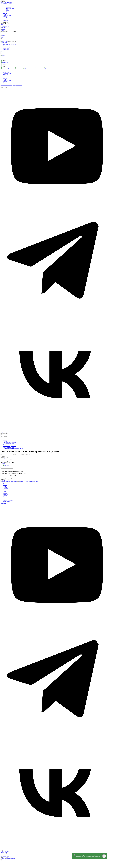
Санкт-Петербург (8, 2)
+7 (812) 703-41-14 (5, 854)
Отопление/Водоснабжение (8, 68)
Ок (104, 856)
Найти (15, 31)
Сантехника (20, 68)
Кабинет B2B (4, 42)
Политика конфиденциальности (8, 858)
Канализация (48, 68)
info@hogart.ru (4, 24)
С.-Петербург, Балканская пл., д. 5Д (30, 481)
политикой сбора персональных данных (95, 856)
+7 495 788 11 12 (5, 26)
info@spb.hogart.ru (5, 856)
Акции (4, 14)
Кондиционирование (30, 68)
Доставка (8, 11)
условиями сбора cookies (83, 856)
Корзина (2, 37)
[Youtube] (57, 202)
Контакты (8, 9)
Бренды (5, 13)
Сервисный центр (7, 15)
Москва (2, 1)
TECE (5, 458)
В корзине (6, 465)
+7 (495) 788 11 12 (5, 85)
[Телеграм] (57, 317)
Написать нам (19, 85)
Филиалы (5, 16)
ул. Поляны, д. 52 (4, 3)
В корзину (3, 463)
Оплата (7, 10)
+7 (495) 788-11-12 (13, 3)
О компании (6, 5)
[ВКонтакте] (57, 430)
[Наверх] (1, 859)
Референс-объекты (10, 8)
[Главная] (3, 27)
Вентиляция (40, 68)
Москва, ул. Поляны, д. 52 (11, 481)
